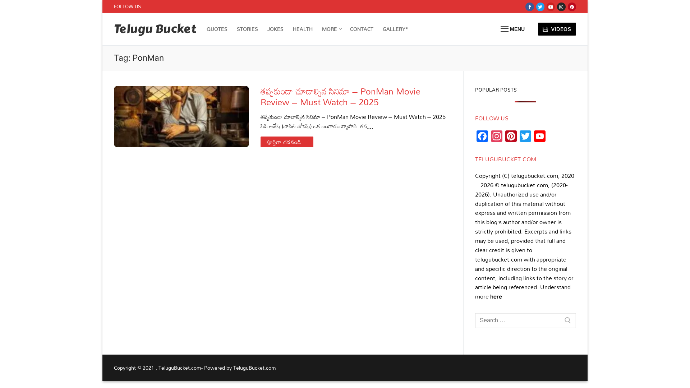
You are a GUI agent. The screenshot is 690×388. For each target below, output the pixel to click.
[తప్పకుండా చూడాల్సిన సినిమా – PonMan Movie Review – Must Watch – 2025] (181, 116)
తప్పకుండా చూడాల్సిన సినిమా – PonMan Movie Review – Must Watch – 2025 (340, 96)
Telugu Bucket (155, 29)
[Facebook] (529, 7)
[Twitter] (540, 7)
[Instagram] (561, 7)
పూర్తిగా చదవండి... (287, 142)
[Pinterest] (572, 7)
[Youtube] (551, 7)
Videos (560, 29)
